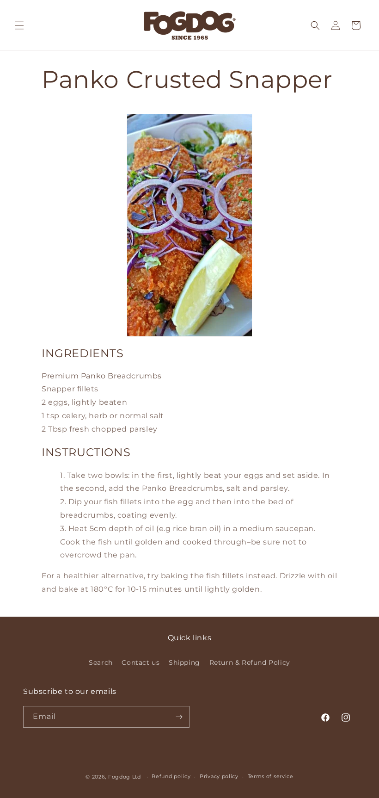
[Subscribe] (179, 717)
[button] (19, 25)
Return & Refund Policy (249, 662)
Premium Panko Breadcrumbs (102, 375)
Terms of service (270, 776)
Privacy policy (219, 776)
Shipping (184, 662)
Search (101, 662)
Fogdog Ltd (124, 776)
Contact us (140, 662)
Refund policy (171, 776)
